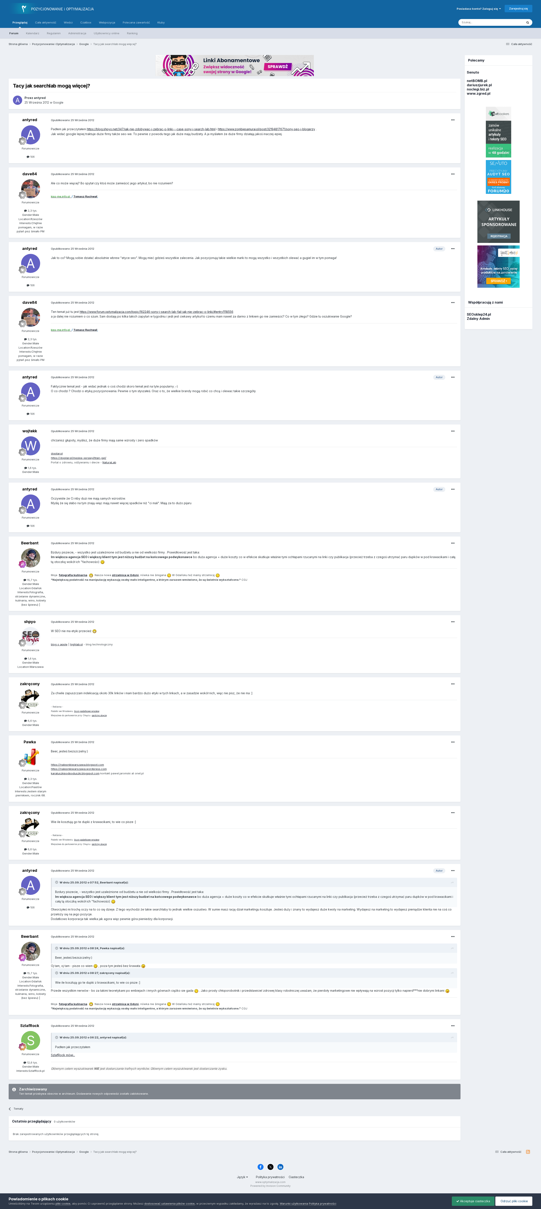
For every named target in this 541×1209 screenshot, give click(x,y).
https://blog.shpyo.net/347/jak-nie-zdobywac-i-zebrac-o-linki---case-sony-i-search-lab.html (151, 129)
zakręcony (30, 684)
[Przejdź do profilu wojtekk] (30, 445)
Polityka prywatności (270, 1177)
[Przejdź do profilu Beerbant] (30, 557)
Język (241, 1177)
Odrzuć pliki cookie (514, 1201)
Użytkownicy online (106, 33)
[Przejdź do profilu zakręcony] (30, 698)
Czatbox (85, 22)
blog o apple (59, 644)
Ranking (132, 33)
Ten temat (511, 22)
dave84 (29, 174)
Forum (13, 33)
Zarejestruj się (518, 8)
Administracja (77, 33)
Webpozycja (107, 22)
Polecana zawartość (136, 22)
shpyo (30, 621)
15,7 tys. (32, 580)
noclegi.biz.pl (478, 89)
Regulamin (54, 33)
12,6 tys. (32, 1062)
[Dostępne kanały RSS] (528, 1152)
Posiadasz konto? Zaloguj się (478, 8)
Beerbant (29, 543)
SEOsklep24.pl (479, 314)
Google (58, 102)
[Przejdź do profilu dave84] (30, 188)
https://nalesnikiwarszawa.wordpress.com (79, 769)
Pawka (30, 742)
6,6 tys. (32, 720)
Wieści (68, 22)
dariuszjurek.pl (479, 85)
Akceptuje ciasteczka (474, 1201)
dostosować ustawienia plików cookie (169, 1203)
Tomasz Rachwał (85, 196)
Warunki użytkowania (294, 1203)
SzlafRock (29, 1025)
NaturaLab (109, 462)
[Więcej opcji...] (453, 120)
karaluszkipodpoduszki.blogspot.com (75, 773)
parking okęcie (99, 715)
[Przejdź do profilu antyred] (17, 100)
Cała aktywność (45, 22)
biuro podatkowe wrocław (86, 711)
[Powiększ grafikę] (102, 562)
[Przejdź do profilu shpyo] (30, 636)
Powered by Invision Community (270, 1185)
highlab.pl (76, 644)
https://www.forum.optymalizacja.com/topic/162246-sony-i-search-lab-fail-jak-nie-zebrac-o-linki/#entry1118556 (156, 312)
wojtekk (29, 431)
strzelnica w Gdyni (125, 575)
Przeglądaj (19, 22)
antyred (29, 120)
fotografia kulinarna (73, 575)
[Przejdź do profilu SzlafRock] (30, 1040)
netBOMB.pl (477, 81)
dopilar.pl (57, 453)
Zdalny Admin (478, 318)
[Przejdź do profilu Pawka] (30, 756)
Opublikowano (72, 120)
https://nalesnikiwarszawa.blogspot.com (77, 764)
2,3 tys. (32, 210)
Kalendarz (32, 33)
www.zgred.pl (478, 93)
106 (32, 156)
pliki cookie (63, 1203)
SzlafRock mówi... (63, 1055)
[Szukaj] (527, 22)
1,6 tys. (32, 468)
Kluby (161, 22)
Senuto (473, 72)
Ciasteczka (296, 1177)
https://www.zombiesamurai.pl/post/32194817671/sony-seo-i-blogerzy (266, 129)
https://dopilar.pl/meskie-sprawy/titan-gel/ (78, 458)
